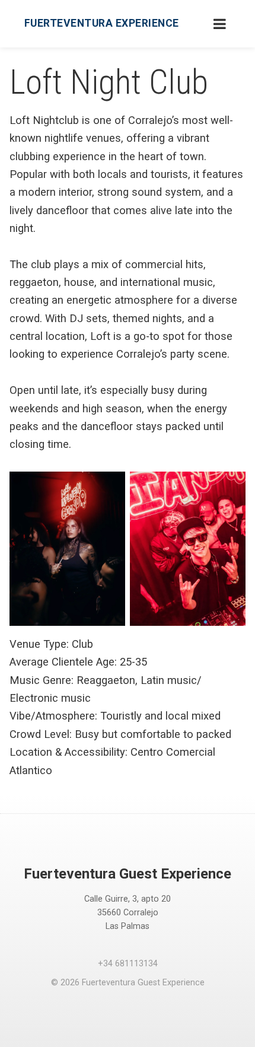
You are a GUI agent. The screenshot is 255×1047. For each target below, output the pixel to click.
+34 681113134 (128, 964)
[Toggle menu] (220, 24)
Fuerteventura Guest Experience (127, 873)
